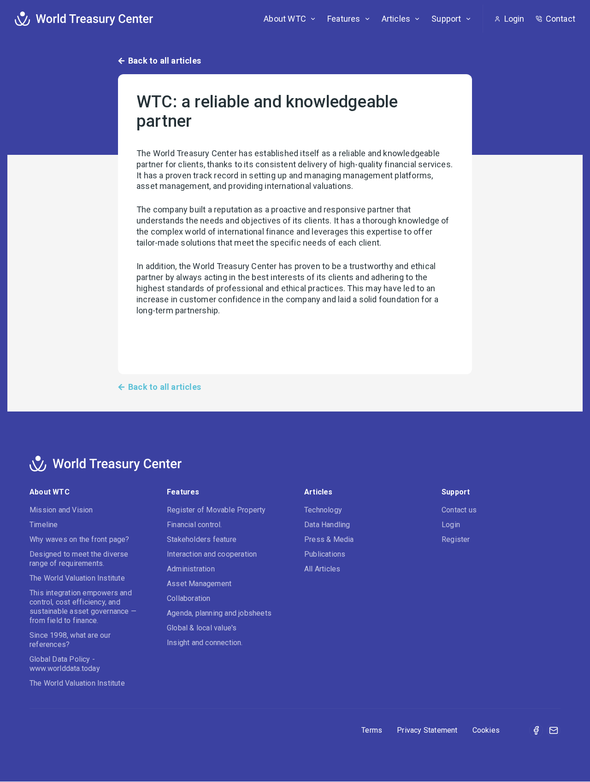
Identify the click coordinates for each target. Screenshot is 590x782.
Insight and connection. (205, 642)
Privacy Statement (427, 730)
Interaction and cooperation (212, 554)
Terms (371, 730)
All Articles (322, 568)
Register (456, 539)
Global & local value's (201, 627)
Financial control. (194, 524)
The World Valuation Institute (77, 578)
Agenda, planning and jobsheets (219, 613)
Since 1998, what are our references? (70, 640)
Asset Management (199, 583)
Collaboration (189, 598)
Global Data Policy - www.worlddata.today (65, 664)
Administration (191, 568)
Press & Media (329, 539)
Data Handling (327, 524)
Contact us (459, 510)
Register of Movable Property (216, 510)
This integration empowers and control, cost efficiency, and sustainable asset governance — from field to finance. (83, 606)
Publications (324, 554)
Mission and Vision (61, 510)
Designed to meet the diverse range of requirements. (79, 559)
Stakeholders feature (201, 539)
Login (451, 524)
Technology (323, 510)
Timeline (44, 524)
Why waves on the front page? (80, 539)
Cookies (486, 730)
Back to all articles (164, 60)
